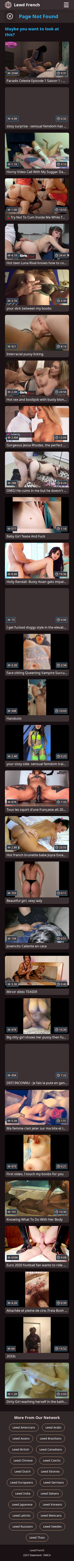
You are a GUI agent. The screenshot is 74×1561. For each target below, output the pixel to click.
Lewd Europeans (21, 1482)
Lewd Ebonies (50, 1471)
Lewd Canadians (50, 1449)
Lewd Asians (21, 1438)
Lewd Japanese (22, 1504)
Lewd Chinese (23, 1460)
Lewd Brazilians (50, 1438)
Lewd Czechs (52, 1460)
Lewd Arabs (53, 1427)
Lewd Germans (53, 1482)
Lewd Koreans (52, 1504)
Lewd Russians (23, 1526)
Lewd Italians (50, 1493)
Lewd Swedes (52, 1526)
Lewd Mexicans (51, 1515)
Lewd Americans (24, 1427)
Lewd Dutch (22, 1471)
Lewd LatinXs (21, 1515)
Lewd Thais (37, 1537)
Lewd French (27, 5)
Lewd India (22, 1493)
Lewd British (20, 1449)
